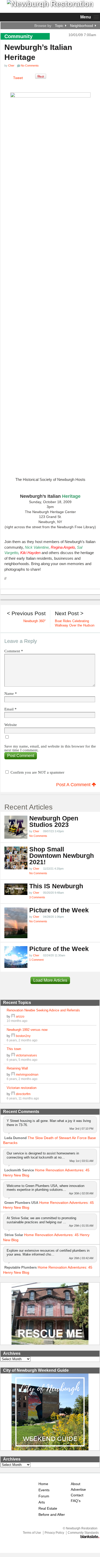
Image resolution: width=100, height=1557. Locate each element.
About (75, 1484)
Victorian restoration (21, 1088)
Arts (41, 1502)
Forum (43, 1496)
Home (43, 1484)
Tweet (18, 78)
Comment (13, 651)
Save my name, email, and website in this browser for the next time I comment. (50, 748)
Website (10, 725)
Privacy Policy (54, 1532)
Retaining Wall (17, 1068)
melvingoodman (27, 1074)
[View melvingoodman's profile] (13, 1074)
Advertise (78, 1489)
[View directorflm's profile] (13, 1094)
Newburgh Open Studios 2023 (53, 821)
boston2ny (23, 1035)
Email (10, 709)
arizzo (20, 1016)
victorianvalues (26, 1055)
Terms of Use (32, 1532)
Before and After (51, 1515)
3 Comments (37, 897)
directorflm (23, 1094)
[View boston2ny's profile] (13, 1036)
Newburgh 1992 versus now (27, 1030)
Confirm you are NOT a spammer (36, 772)
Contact (77, 1495)
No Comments (38, 835)
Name (10, 694)
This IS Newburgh (56, 886)
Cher (11, 65)
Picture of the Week (59, 910)
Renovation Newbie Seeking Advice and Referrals (43, 1010)
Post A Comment (74, 784)
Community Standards (83, 1532)
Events (43, 1490)
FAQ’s (76, 1501)
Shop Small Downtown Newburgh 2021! (61, 855)
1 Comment (36, 959)
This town (14, 1049)
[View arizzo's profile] (13, 1016)
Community (18, 36)
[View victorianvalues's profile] (13, 1055)
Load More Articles (50, 980)
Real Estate (47, 1508)
